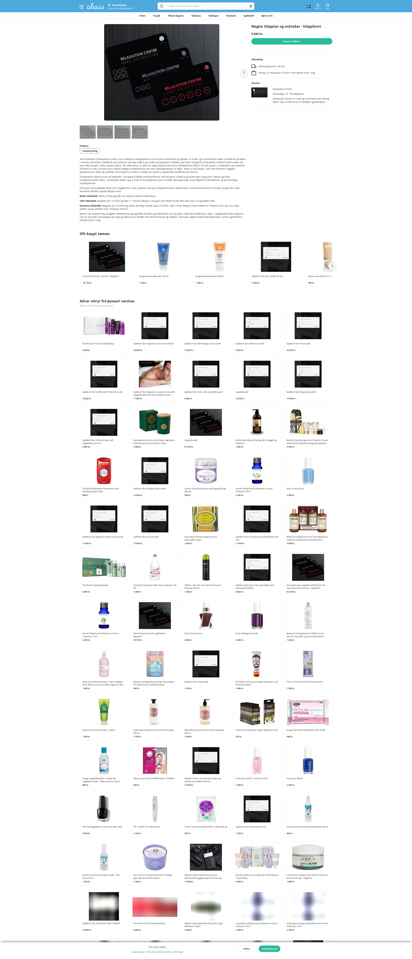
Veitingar (213, 15)
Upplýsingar (138, 951)
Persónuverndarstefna (159, 951)
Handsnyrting (90, 150)
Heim (142, 15)
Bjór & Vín (267, 15)
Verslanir (231, 15)
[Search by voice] (251, 6)
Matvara (196, 15)
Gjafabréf (249, 15)
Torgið (156, 15)
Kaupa (291, 41)
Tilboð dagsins (176, 15)
